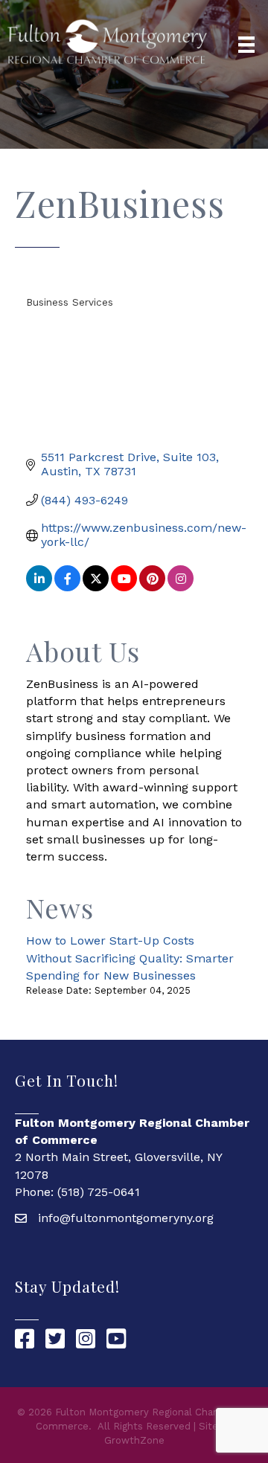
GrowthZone (134, 1440)
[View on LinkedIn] (39, 587)
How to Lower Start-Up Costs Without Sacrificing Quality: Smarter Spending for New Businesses (130, 957)
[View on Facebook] (67, 587)
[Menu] (246, 44)
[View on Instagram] (181, 587)
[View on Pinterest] (152, 587)
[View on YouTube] (124, 587)
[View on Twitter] (96, 587)
